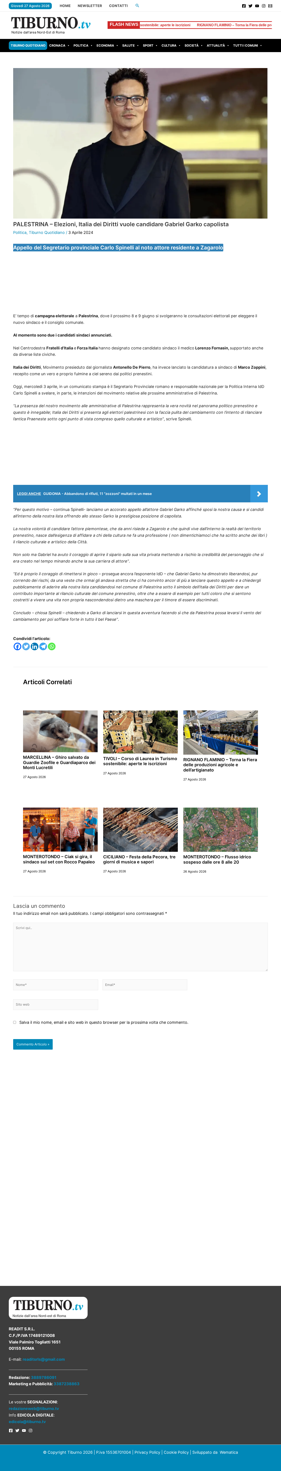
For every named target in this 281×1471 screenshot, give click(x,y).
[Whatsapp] (52, 646)
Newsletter (90, 6)
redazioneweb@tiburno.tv (34, 1408)
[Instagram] (264, 6)
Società (192, 45)
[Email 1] (270, 6)
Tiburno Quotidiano (28, 45)
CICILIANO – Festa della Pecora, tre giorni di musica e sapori (139, 859)
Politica (81, 45)
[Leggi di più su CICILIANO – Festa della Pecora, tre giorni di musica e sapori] (140, 829)
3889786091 (43, 1377)
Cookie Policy (176, 1452)
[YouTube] (257, 6)
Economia (105, 45)
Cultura (169, 45)
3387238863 (66, 1384)
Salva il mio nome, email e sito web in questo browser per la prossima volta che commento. (103, 1022)
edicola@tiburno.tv (27, 1421)
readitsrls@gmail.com (44, 1359)
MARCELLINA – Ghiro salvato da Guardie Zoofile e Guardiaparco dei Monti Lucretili (59, 762)
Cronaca (57, 45)
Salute (128, 45)
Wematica (229, 1452)
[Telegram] (43, 646)
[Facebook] (244, 6)
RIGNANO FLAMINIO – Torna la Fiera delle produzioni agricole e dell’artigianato (214, 25)
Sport (148, 45)
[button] (137, 5)
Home (65, 6)
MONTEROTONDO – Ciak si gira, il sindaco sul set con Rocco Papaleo (59, 859)
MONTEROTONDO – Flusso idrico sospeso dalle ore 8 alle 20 (217, 859)
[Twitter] (250, 6)
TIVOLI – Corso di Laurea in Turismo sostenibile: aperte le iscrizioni (140, 761)
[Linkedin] (34, 646)
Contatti (118, 6)
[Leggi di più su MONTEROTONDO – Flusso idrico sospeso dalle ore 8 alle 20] (220, 829)
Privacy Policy (147, 1452)
